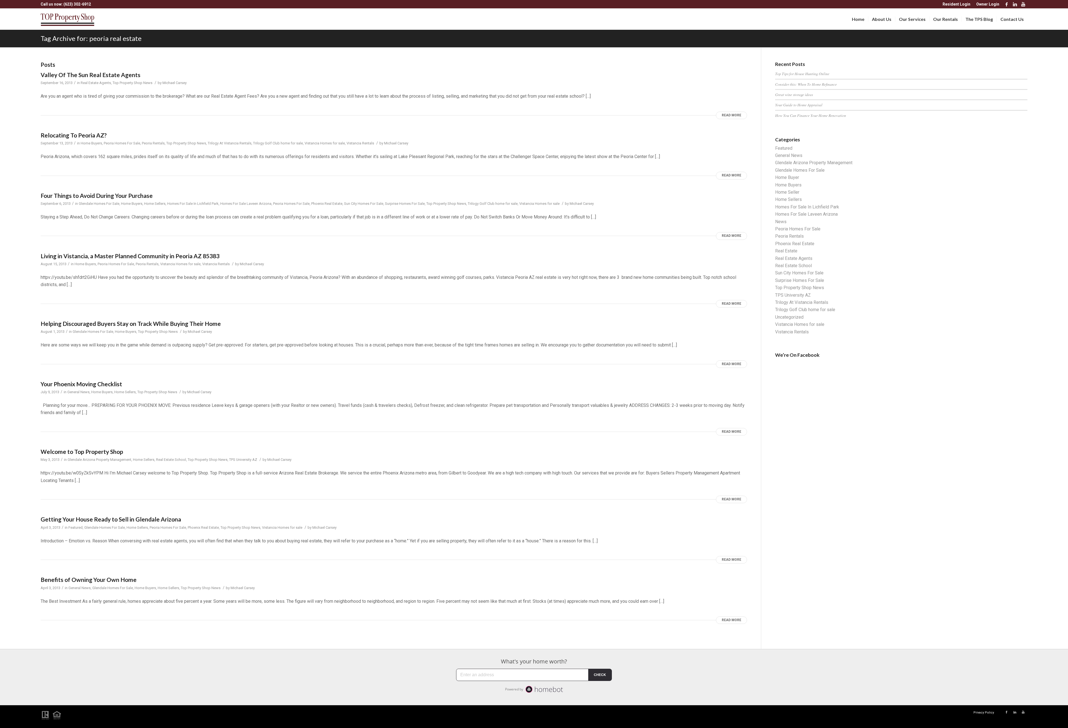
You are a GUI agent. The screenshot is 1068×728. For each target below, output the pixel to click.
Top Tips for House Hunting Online (802, 73)
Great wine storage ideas (794, 94)
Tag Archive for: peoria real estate (91, 38)
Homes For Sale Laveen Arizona (245, 203)
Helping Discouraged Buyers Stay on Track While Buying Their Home (131, 323)
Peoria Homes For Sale (122, 143)
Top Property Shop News (132, 83)
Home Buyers (91, 143)
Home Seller (787, 192)
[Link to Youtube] (1023, 4)
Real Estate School (171, 460)
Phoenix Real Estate (326, 203)
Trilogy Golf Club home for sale (278, 143)
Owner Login (987, 4)
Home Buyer (787, 177)
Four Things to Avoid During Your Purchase (97, 195)
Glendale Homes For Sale (99, 203)
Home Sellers (154, 203)
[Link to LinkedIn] (1015, 4)
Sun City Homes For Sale (363, 203)
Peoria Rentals (153, 143)
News (781, 221)
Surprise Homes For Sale (405, 203)
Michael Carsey (174, 83)
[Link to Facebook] (1006, 4)
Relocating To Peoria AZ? (74, 135)
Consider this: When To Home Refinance (806, 84)
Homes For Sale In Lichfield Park (193, 203)
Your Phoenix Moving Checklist (81, 383)
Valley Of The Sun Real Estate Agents (90, 74)
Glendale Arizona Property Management (99, 460)
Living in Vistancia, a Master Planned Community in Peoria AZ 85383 (130, 255)
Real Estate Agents (96, 83)
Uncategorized (789, 317)
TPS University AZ (243, 460)
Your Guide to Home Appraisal (798, 104)
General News (78, 392)
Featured (75, 527)
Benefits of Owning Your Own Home (89, 579)
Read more (731, 115)
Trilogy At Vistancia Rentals (229, 143)
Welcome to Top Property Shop (82, 451)
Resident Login (956, 4)
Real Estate (786, 251)
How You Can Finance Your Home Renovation (810, 115)
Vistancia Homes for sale (325, 143)
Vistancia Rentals (360, 143)
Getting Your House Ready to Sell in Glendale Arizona (111, 519)
